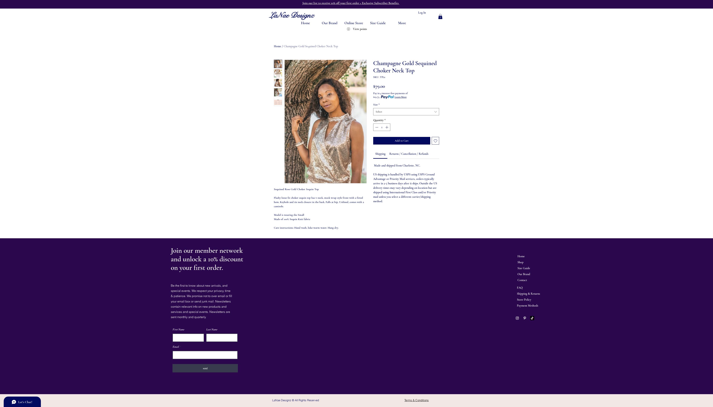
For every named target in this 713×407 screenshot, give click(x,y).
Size (376, 104)
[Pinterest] (525, 318)
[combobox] (406, 111)
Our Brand (523, 274)
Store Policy (524, 300)
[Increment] (387, 127)
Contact (522, 280)
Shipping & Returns (528, 294)
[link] (380, 154)
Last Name (211, 329)
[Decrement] (376, 127)
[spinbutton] (382, 127)
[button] (440, 16)
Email (176, 346)
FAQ (520, 288)
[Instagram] (517, 318)
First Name (178, 329)
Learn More (401, 97)
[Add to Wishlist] (435, 141)
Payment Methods (527, 305)
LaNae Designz (292, 15)
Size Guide (523, 268)
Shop (520, 262)
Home (277, 46)
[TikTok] (532, 318)
